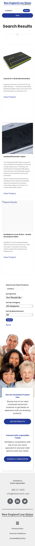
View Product (10, 97)
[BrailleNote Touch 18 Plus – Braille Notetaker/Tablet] (9, 202)
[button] (17, 421)
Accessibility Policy (17, 538)
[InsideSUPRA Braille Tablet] (17, 138)
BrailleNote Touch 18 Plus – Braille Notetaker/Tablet (17, 235)
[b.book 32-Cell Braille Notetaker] (17, 60)
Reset (8, 325)
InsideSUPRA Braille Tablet (14, 156)
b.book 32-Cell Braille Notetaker (17, 78)
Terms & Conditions (17, 533)
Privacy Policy (17, 528)
